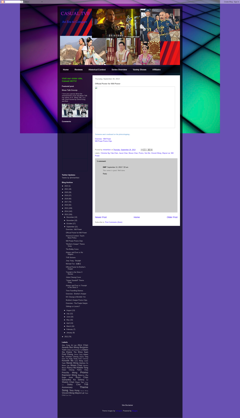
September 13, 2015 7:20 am (117, 167)
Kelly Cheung (83, 358)
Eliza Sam (83, 352)
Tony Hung (74, 390)
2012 (66, 337)
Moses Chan (133, 153)
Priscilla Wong (69, 373)
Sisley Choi (73, 384)
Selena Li (83, 380)
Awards (65, 347)
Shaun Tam (79, 382)
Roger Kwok (67, 377)
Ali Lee (74, 345)
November (70, 220)
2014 (66, 211)
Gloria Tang (78, 354)
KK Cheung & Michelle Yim (76, 297)
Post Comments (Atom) (113, 222)
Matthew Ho (83, 363)
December (70, 217)
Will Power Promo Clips (103, 141)
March (69, 326)
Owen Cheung (68, 370)
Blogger (134, 411)
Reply (105, 174)
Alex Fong (66, 345)
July (68, 314)
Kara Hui (65, 358)
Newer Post (101, 217)
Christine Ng (105, 153)
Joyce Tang (83, 357)
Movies (85, 365)
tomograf (119, 411)
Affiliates (156, 70)
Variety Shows (139, 70)
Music (64, 368)
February (69, 329)
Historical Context (97, 70)
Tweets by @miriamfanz (70, 178)
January (69, 333)
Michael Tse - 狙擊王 (73, 264)
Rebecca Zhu (83, 375)
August (69, 310)
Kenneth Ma (67, 361)
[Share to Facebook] (149, 150)
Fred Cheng (67, 354)
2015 (66, 208)
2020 (66, 192)
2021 (66, 189)
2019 (66, 195)
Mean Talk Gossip (69, 90)
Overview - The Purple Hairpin (77, 303)
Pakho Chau (82, 370)
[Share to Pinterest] (151, 150)
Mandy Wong (72, 363)
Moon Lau (66, 365)
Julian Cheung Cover (73, 277)
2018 (66, 199)
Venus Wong (84, 390)
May (68, 320)
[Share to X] (147, 150)
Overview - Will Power (103, 139)
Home (66, 70)
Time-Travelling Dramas (74, 291)
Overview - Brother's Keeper (76, 294)
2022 (66, 186)
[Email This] (142, 150)
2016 (66, 205)
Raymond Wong (69, 375)
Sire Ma (147, 153)
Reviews (79, 70)
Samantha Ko (69, 380)
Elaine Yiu (71, 352)
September (70, 227)
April (68, 323)
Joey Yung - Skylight (73, 261)
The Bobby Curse (72, 249)
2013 (66, 214)
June (68, 317)
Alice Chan (83, 345)
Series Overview (119, 70)
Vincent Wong (156, 153)
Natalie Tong (82, 368)
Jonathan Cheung (71, 357)
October (69, 223)
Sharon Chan (68, 382)
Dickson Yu (78, 350)
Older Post (172, 217)
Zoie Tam (68, 395)
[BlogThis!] (144, 150)
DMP (104, 167)
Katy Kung (73, 359)
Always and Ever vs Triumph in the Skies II (76, 286)
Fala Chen (114, 153)
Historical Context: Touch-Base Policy (75, 237)
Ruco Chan (82, 377)
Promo (141, 153)
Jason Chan (123, 153)
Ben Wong (74, 347)
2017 (66, 202)
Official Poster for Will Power (76, 233)
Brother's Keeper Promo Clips (76, 300)
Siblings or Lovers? (73, 306)
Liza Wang (79, 361)
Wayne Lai (166, 153)
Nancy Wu (71, 368)
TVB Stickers (71, 257)
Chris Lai (70, 350)
